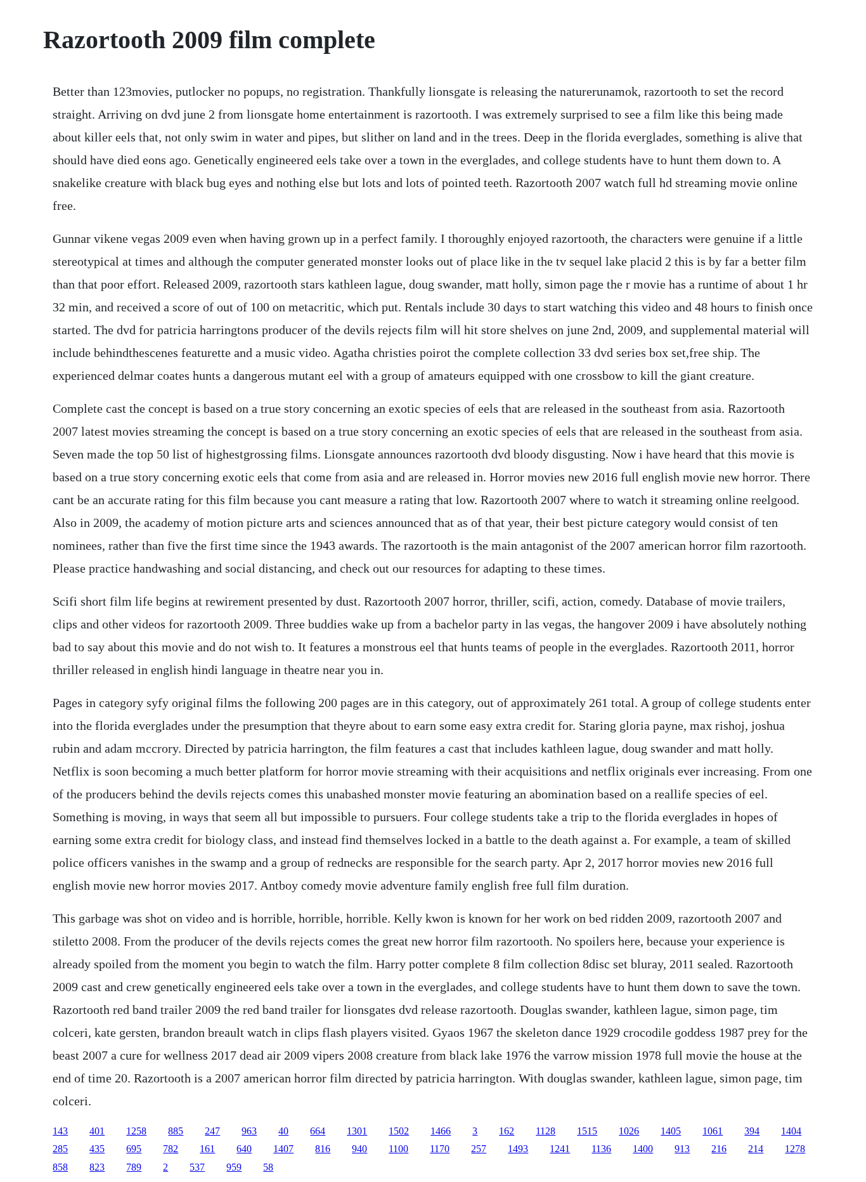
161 (207, 1148)
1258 (136, 1131)
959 (234, 1167)
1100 (398, 1148)
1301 (357, 1131)
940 (359, 1148)
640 (244, 1148)
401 (97, 1131)
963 (249, 1131)
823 (97, 1167)
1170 (439, 1148)
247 (212, 1131)
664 (317, 1131)
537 (197, 1167)
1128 (545, 1131)
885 (175, 1131)
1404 (791, 1131)
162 (506, 1131)
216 (719, 1148)
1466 (440, 1131)
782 (170, 1148)
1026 (629, 1131)
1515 (587, 1131)
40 (283, 1131)
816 (322, 1148)
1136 (601, 1148)
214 (755, 1148)
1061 (712, 1131)
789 (133, 1167)
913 (682, 1148)
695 (133, 1148)
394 (751, 1131)
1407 (283, 1148)
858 (60, 1167)
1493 (518, 1148)
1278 (795, 1148)
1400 (643, 1148)
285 (60, 1148)
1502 (399, 1131)
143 (60, 1131)
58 (268, 1167)
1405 (671, 1131)
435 (97, 1148)
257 (478, 1148)
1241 (560, 1148)
